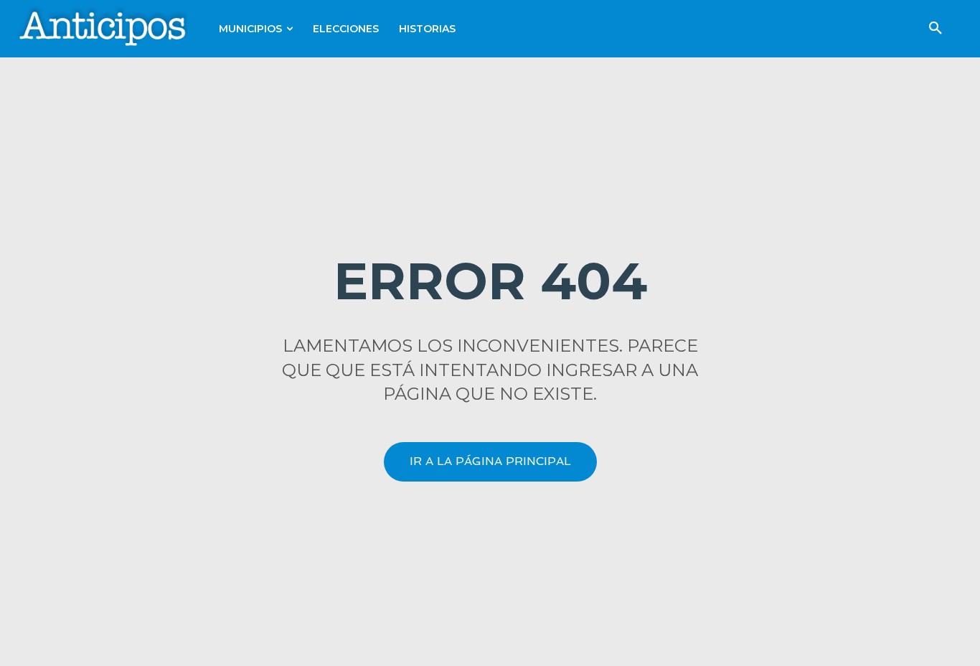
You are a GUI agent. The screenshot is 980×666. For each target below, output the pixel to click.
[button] (935, 28)
